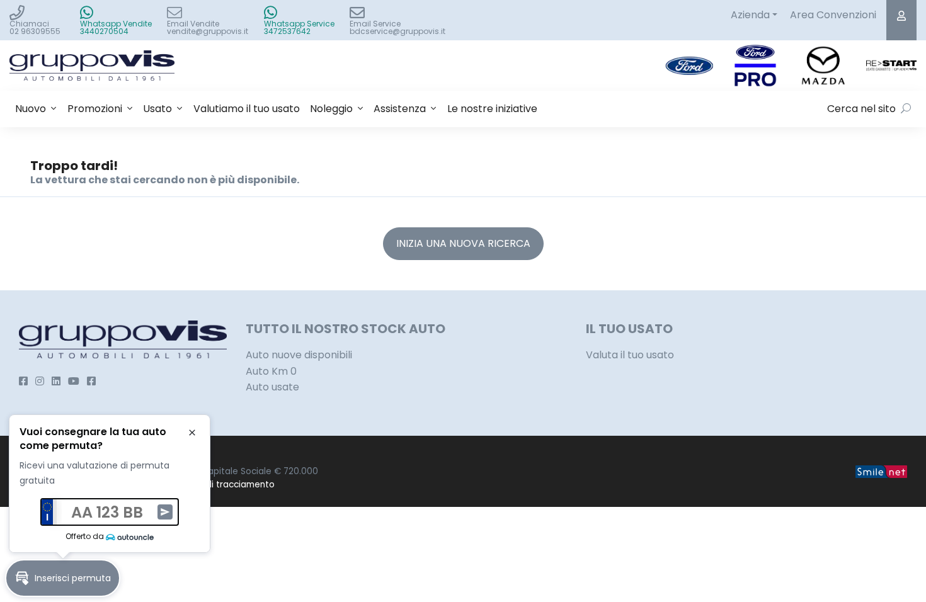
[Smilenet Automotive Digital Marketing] (881, 471)
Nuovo (30, 108)
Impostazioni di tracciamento (212, 485)
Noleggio (331, 108)
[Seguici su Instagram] (39, 381)
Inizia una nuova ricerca (463, 243)
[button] (63, 578)
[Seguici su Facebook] (23, 381)
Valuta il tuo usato (630, 355)
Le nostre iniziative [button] (492, 108)
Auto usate (272, 387)
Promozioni (94, 108)
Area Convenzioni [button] (833, 15)
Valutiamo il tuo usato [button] (246, 108)
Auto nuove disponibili (299, 355)
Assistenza (400, 108)
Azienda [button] (750, 15)
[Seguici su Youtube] (73, 381)
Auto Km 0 (271, 371)
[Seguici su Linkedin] (56, 381)
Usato (157, 108)
